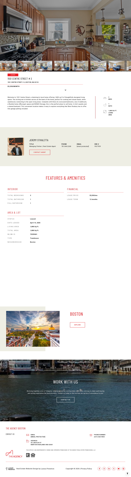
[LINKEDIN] (109, 468)
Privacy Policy (86, 469)
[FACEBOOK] (99, 468)
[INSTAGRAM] (104, 468)
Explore (77, 325)
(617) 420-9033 (99, 436)
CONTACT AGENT (40, 152)
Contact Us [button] (65, 399)
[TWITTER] (114, 468)
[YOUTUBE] (118, 468)
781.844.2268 (66, 146)
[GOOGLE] (123, 468)
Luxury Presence (47, 469)
